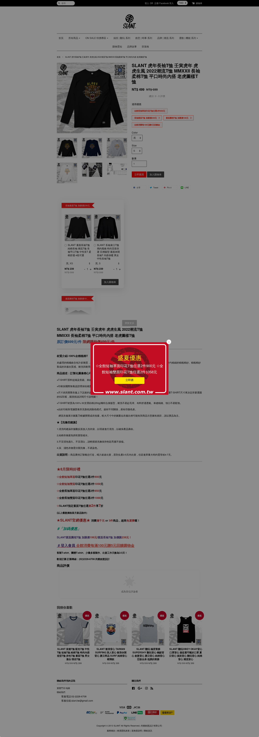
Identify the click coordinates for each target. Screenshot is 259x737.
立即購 (129, 379)
